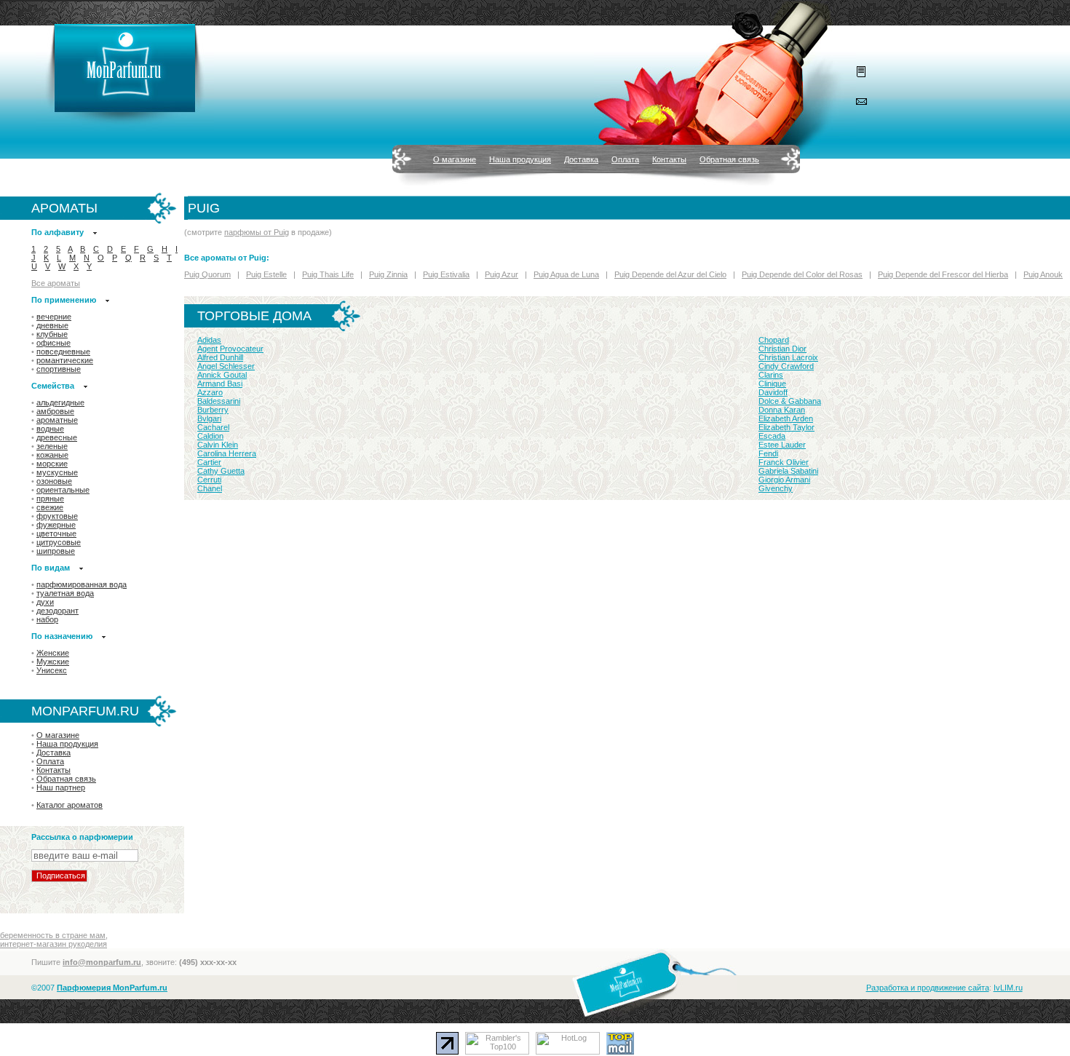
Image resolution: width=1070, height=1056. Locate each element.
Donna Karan (781, 409)
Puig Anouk (1043, 274)
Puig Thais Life (328, 274)
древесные (56, 437)
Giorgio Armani (784, 479)
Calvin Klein (217, 444)
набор (47, 619)
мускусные (57, 472)
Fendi (768, 453)
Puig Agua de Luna (566, 274)
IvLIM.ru (1008, 987)
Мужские (52, 661)
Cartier (209, 462)
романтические (64, 360)
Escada (771, 436)
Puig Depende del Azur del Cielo (670, 274)
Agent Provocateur (230, 348)
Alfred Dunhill (220, 357)
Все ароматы (55, 283)
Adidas (209, 340)
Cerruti (209, 479)
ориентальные (63, 489)
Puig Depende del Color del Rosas (802, 274)
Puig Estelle (266, 274)
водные (50, 428)
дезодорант (57, 610)
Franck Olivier (783, 462)
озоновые (54, 481)
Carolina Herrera (226, 453)
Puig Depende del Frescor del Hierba (943, 274)
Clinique (772, 383)
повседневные (63, 351)
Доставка (581, 159)
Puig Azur (501, 274)
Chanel (209, 488)
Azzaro (210, 392)
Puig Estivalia (446, 274)
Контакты (669, 159)
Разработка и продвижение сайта (927, 987)
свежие (49, 507)
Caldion (210, 436)
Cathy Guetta (221, 471)
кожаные (52, 454)
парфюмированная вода (81, 584)
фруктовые (57, 516)
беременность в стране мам (53, 935)
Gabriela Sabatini (788, 471)
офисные (53, 342)
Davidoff (773, 392)
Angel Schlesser (226, 366)
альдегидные (60, 402)
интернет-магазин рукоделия (53, 944)
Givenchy (775, 488)
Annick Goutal (222, 374)
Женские (52, 652)
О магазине (454, 159)
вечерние (53, 316)
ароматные (57, 420)
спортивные (58, 369)
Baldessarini (218, 401)
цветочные (56, 533)
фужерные (56, 524)
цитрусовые (58, 542)
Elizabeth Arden (785, 418)
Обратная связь (729, 159)
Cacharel (213, 427)
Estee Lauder (782, 444)
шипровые (55, 551)
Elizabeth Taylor (786, 427)
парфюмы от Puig (256, 232)
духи (45, 602)
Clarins (770, 374)
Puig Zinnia (388, 274)
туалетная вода (65, 593)
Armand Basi (219, 383)
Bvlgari (209, 418)
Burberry (213, 409)
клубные (52, 334)
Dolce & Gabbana (789, 401)
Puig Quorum (207, 274)
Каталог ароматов (69, 805)
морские (52, 463)
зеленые (52, 446)
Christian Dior (782, 348)
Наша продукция (520, 159)
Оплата (625, 159)
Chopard (773, 340)
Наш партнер (60, 787)
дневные (52, 325)
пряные (50, 498)
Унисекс (51, 670)
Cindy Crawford (786, 366)
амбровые (55, 411)
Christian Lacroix (788, 357)
